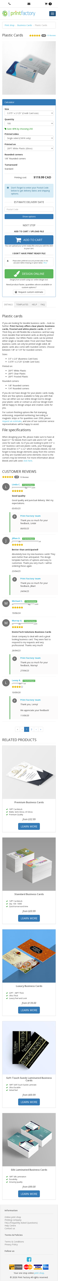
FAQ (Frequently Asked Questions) (21, 1222)
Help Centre (10, 1225)
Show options (29, 216)
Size (7, 109)
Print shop (9, 25)
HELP (34, 304)
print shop (39, 1273)
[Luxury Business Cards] (29, 956)
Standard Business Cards (29, 894)
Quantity (9, 119)
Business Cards (24, 25)
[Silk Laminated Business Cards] (29, 1139)
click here (27, 460)
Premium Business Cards (29, 802)
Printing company (13, 1219)
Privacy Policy (11, 1244)
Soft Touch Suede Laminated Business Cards (29, 1079)
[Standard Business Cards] (29, 864)
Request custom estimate (30, 292)
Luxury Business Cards (29, 986)
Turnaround (11, 164)
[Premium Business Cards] (29, 772)
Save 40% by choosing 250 (19, 128)
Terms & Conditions (14, 1241)
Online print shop (13, 1217)
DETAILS (8, 304)
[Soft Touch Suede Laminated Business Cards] (29, 1047)
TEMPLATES (22, 304)
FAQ (43, 304)
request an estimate (12, 421)
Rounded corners (14, 154)
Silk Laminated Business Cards (29, 1169)
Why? (45, 263)
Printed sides (12, 134)
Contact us (10, 1228)
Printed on (10, 144)
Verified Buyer (29, 485)
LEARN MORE (29, 826)
